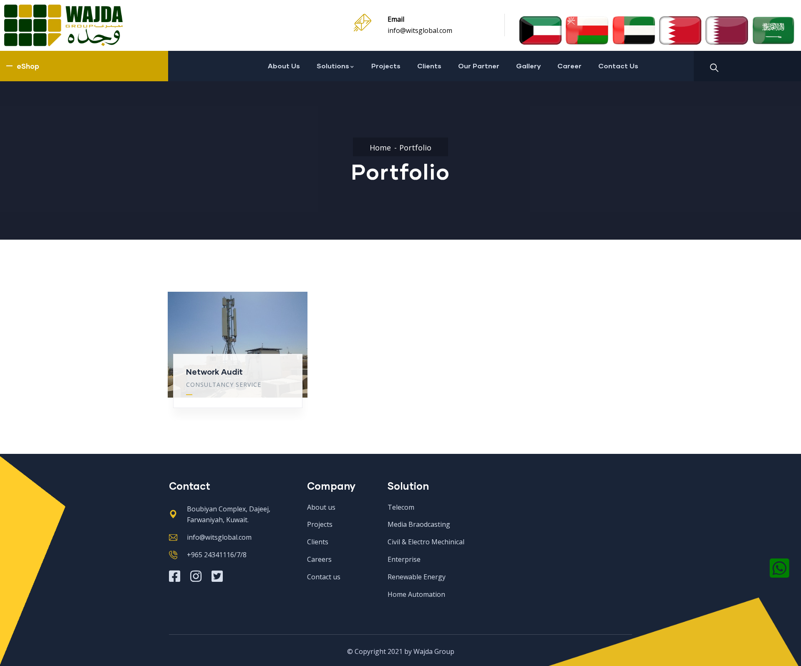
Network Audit (214, 371)
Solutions (333, 66)
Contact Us (618, 66)
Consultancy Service (223, 384)
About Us (284, 66)
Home (380, 148)
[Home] (63, 25)
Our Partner (478, 66)
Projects (385, 66)
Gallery (528, 66)
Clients (429, 66)
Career (569, 66)
